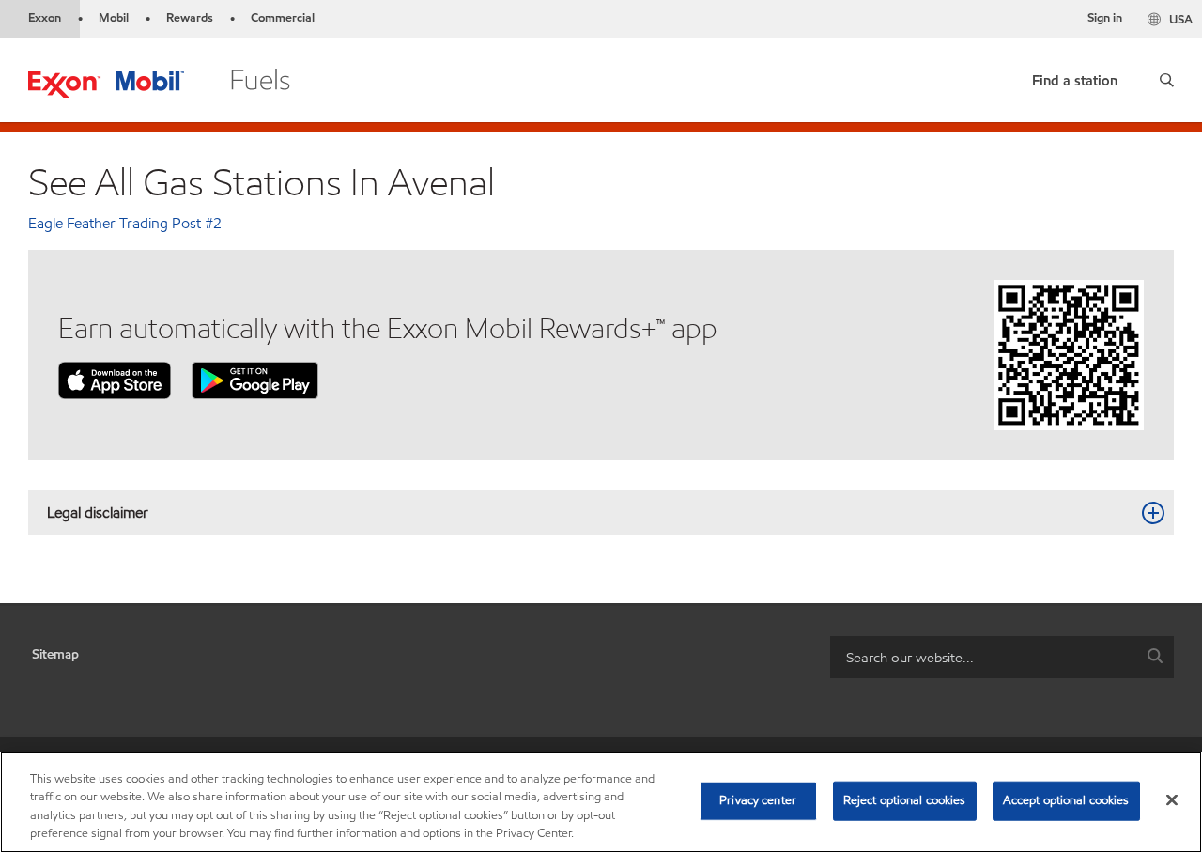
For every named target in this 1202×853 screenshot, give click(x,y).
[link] (1074, 76)
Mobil (114, 17)
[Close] (1172, 799)
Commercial (283, 17)
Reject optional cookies (904, 800)
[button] (1167, 80)
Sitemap (55, 654)
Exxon (44, 17)
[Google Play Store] (255, 379)
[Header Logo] (159, 78)
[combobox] (1002, 657)
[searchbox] (983, 657)
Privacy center (757, 800)
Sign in (1104, 17)
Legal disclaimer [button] (97, 512)
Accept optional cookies (1066, 800)
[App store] (114, 379)
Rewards (189, 17)
